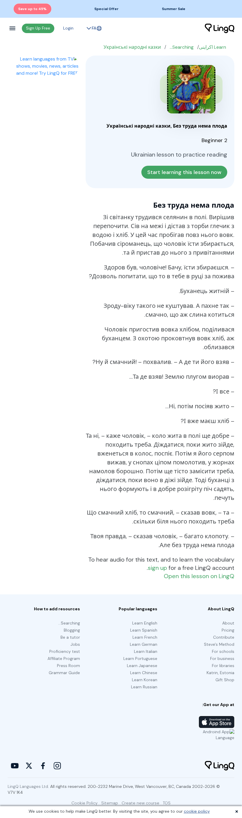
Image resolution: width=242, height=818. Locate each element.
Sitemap (109, 803)
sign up (157, 568)
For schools (223, 651)
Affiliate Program (64, 658)
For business (222, 658)
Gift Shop (224, 679)
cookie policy (197, 811)
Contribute (223, 637)
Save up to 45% (32, 8)
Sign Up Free (38, 28)
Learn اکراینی (212, 47)
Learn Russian (144, 686)
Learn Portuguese (140, 658)
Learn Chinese (143, 672)
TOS (167, 803)
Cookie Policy (84, 803)
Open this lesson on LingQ (199, 576)
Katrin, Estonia (220, 672)
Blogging (72, 630)
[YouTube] (15, 766)
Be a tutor (70, 637)
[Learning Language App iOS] (216, 722)
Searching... (182, 47)
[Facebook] (43, 766)
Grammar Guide (64, 672)
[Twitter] (29, 766)
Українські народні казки (132, 47)
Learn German (143, 644)
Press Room (68, 665)
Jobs (75, 644)
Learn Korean (144, 679)
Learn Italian (145, 651)
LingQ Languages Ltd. (28, 786)
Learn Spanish (143, 630)
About (228, 623)
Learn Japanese (142, 665)
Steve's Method (219, 644)
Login (68, 28)
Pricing (228, 630)
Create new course (140, 803)
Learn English (144, 623)
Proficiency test (64, 651)
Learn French (145, 637)
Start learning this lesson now (184, 172)
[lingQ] (219, 28)
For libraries (223, 665)
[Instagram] (57, 766)
